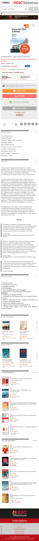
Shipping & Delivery (20, 529)
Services (19, 527)
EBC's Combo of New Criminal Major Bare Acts (21, 447)
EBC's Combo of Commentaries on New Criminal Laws (23, 471)
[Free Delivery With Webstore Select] (19, 115)
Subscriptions (19, 520)
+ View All (34, 372)
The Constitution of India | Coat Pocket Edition (21, 378)
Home (5, 14)
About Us (16, 524)
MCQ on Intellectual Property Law (24, 332)
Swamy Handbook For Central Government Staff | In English (22, 496)
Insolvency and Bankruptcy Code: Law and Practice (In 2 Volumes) (25, 360)
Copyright (13, 538)
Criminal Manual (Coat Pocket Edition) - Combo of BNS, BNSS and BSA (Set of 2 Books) (23, 459)
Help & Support (19, 531)
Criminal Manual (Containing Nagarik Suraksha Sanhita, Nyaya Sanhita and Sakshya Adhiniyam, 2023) (23, 483)
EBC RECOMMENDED (8, 441)
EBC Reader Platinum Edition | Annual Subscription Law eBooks (23, 427)
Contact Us (22, 524)
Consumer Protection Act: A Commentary (7, 360)
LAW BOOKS (10, 14)
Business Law (16, 14)
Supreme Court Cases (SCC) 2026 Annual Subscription (23, 415)
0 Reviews (12, 69)
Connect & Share (19, 533)
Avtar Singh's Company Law (8, 332)
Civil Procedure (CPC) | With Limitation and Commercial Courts (20, 391)
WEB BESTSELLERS (8, 372)
